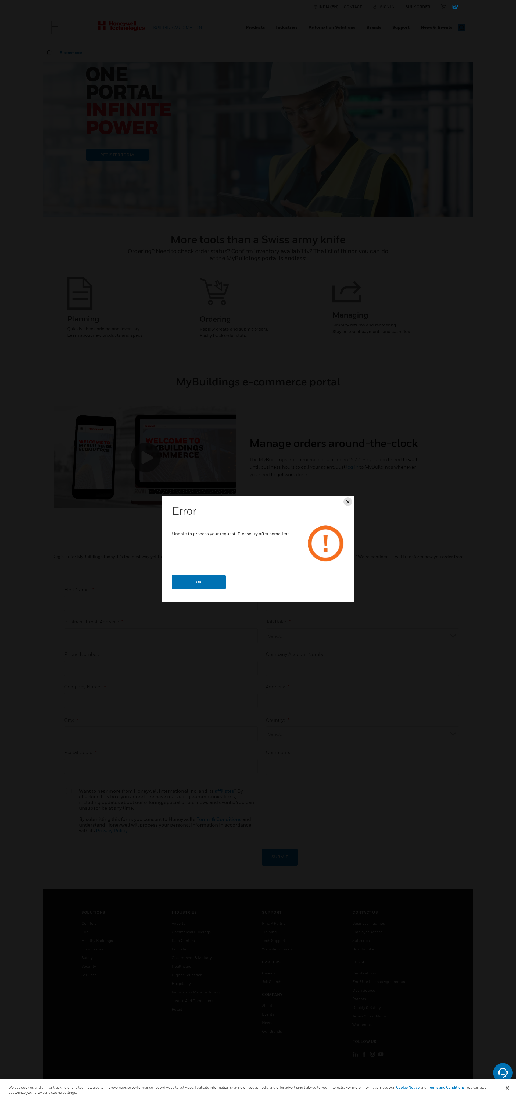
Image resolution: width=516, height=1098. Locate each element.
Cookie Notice (408, 1087)
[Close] (507, 1088)
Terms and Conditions (446, 1087)
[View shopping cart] (453, 7)
